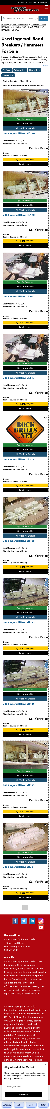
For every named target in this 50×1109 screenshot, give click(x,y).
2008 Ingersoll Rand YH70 (18, 866)
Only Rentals (8, 75)
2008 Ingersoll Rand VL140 (18, 296)
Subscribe (23, 1094)
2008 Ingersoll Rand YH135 (19, 622)
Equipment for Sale (18, 24)
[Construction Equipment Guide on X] (25, 922)
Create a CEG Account (26, 2)
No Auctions (34, 70)
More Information (25, 123)
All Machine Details (25, 128)
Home (4, 24)
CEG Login (42, 2)
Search (44, 18)
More (45, 66)
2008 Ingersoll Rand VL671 (18, 459)
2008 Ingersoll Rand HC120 (19, 133)
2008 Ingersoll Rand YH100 (19, 540)
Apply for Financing (24, 119)
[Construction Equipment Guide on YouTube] (42, 929)
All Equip (7, 70)
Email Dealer (25, 163)
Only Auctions (20, 70)
